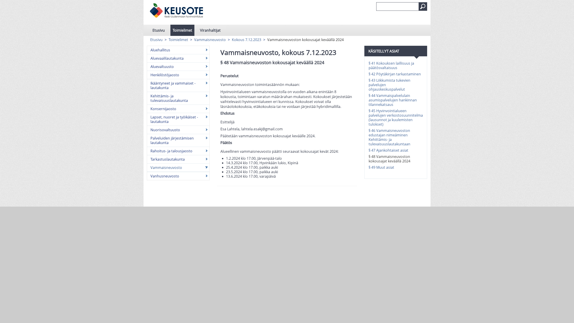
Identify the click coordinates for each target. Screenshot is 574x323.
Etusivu (158, 30)
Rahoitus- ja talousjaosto (171, 150)
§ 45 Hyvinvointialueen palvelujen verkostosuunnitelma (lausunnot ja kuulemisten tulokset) (396, 118)
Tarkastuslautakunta (167, 159)
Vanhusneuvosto (164, 176)
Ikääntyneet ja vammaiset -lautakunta (173, 85)
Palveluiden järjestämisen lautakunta (172, 140)
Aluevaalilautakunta (167, 58)
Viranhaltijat (210, 30)
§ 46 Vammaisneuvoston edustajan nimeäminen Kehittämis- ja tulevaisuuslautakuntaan (389, 137)
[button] (423, 6)
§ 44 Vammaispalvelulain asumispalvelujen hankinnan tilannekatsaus (393, 100)
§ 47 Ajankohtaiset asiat (388, 150)
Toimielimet (182, 30)
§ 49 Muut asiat (381, 167)
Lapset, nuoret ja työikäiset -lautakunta (174, 119)
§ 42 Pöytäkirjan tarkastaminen (395, 74)
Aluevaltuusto (162, 66)
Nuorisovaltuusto (165, 129)
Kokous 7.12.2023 (246, 39)
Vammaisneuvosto (210, 39)
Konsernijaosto (163, 108)
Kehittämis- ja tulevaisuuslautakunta (169, 98)
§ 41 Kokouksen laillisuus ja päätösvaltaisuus (391, 65)
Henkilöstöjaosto (164, 74)
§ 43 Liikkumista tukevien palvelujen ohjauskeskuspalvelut (389, 85)
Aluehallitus (160, 50)
